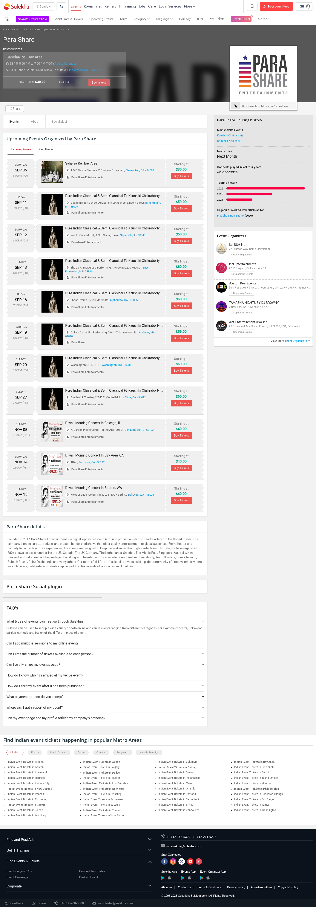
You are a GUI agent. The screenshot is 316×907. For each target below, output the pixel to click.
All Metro (15, 752)
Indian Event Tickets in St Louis (101, 804)
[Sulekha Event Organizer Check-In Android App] (202, 878)
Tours (123, 19)
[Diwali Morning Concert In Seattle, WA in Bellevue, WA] (52, 496)
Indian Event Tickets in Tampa (252, 804)
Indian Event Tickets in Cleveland (27, 772)
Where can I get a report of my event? (34, 707)
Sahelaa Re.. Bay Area (24, 57)
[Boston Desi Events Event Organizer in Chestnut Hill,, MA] (221, 287)
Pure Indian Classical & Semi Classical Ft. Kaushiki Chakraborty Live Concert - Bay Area (130, 390)
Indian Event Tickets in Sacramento (104, 799)
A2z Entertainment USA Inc (248, 322)
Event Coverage (17, 877)
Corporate (14, 886)
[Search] (61, 6)
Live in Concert (58, 752)
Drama (81, 752)
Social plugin (60, 121)
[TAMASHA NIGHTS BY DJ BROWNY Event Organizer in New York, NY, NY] (221, 306)
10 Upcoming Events (242, 274)
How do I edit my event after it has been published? (45, 686)
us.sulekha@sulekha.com (183, 846)
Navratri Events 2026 (32, 19)
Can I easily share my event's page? (33, 665)
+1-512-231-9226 (204, 836)
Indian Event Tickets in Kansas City (28, 783)
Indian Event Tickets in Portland (177, 794)
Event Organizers (296, 340)
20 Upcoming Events (242, 312)
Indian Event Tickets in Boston (26, 767)
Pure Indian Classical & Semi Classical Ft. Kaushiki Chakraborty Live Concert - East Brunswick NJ (138, 261)
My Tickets (217, 19)
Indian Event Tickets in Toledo (25, 810)
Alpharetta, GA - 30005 (124, 300)
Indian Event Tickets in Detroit (252, 772)
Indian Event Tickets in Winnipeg (27, 815)
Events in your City (19, 871)
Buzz (200, 19)
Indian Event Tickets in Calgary (101, 767)
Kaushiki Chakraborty (230, 135)
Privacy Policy (236, 887)
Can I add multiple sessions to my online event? (42, 643)
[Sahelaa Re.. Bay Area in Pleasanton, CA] (52, 172)
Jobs (142, 6)
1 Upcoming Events (241, 293)
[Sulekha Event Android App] (183, 878)
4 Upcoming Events (241, 254)
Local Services (170, 6)
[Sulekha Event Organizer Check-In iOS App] (208, 877)
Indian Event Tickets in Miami (175, 783)
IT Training (127, 6)
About (35, 121)
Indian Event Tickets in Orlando (176, 788)
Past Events (46, 149)
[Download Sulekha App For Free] (252, 6)
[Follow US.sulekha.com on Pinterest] (199, 861)
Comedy (185, 19)
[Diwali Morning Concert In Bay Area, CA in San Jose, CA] (52, 464)
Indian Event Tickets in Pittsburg (102, 794)
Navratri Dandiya (149, 752)
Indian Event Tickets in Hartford (26, 777)
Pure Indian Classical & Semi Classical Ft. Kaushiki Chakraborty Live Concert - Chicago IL (131, 228)
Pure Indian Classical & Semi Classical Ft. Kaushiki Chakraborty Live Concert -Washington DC (135, 358)
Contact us (185, 887)
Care (152, 6)
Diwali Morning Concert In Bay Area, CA (94, 455)
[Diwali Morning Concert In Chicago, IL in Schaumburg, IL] (52, 431)
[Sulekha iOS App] (169, 877)
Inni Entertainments (242, 264)
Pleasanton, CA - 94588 (83, 70)
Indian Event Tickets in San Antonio (179, 799)
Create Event (241, 19)
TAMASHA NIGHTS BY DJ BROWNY (254, 303)
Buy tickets (99, 82)
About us (166, 887)
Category (140, 19)
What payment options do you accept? (35, 697)
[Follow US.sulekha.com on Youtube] (190, 861)
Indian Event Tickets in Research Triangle (259, 794)
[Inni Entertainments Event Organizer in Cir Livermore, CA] (221, 268)
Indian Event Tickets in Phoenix (26, 794)
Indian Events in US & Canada (19, 29)
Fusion (35, 752)
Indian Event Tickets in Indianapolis (179, 777)
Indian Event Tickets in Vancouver (178, 810)
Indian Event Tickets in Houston (102, 777)
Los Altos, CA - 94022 (132, 397)
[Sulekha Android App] (163, 878)
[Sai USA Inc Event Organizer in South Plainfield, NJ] (221, 248)
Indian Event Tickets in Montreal (253, 783)
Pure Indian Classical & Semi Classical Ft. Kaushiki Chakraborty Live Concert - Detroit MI (131, 196)
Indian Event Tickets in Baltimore (178, 761)
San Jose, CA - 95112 (91, 462)
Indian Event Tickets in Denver (176, 772)
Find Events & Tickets (23, 861)
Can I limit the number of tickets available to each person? (49, 654)
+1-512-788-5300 (178, 836)
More (188, 6)
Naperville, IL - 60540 (132, 235)
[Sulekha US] (6, 19)
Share (16, 108)
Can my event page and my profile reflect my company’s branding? (55, 718)
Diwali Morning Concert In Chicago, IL (93, 423)
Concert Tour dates (92, 871)
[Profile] (304, 6)
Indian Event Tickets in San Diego (254, 799)
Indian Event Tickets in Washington (255, 810)
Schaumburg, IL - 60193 (139, 429)
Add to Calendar (65, 63)
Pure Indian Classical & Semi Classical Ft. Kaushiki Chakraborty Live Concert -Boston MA (131, 326)
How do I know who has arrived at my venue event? (44, 675)
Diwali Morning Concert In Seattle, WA (93, 488)
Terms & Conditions (209, 887)
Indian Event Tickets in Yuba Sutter (103, 815)
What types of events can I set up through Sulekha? (44, 621)
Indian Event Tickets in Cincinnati (254, 767)
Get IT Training (17, 850)
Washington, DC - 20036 (116, 364)
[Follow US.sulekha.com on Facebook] (164, 861)
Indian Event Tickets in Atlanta (26, 761)
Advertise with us (261, 887)
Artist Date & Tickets (69, 19)
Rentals (110, 6)
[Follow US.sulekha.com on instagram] (173, 861)
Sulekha (16, 6)
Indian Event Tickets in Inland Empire (256, 777)
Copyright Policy (288, 887)
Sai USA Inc (237, 245)
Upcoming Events (101, 19)
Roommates (93, 6)
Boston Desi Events (242, 283)
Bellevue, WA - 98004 (141, 494)
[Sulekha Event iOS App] (189, 877)
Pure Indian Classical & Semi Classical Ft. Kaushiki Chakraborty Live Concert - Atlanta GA (131, 293)
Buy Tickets (181, 176)
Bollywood (122, 752)
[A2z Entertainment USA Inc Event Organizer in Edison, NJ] (221, 326)
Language (162, 19)
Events (76, 6)
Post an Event (88, 877)
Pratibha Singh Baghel (235, 215)
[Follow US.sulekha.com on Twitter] (181, 861)
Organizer (46, 29)
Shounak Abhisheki (229, 140)
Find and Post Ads (20, 839)
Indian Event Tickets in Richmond (27, 799)
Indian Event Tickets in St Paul (176, 804)
